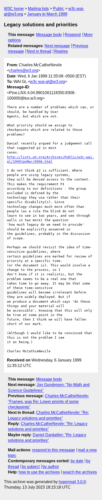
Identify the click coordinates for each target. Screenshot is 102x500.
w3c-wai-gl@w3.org (47, 81)
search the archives (80, 472)
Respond (73, 35)
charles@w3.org (23, 70)
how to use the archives (39, 472)
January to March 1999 (47, 14)
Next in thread (39, 51)
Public (58, 8)
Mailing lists (38, 8)
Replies (61, 51)
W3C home (14, 8)
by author (51, 466)
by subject (31, 466)
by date (77, 461)
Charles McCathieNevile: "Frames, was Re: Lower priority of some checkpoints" (48, 401)
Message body (49, 35)
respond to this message (53, 450)
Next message (57, 46)
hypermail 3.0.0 (72, 482)
